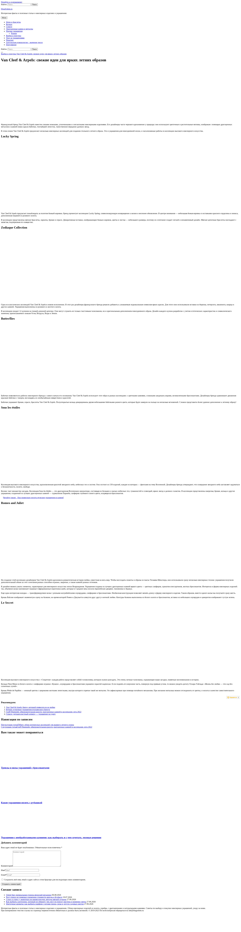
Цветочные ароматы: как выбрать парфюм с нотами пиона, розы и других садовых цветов (45, 904)
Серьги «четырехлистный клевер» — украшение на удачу (31, 714)
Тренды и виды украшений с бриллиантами (25, 767)
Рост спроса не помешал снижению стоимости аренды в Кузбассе (34, 897)
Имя (3, 870)
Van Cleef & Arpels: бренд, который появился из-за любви (30, 707)
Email (4, 875)
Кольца (9, 24)
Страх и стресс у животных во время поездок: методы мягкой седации (36, 899)
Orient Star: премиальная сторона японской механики (28, 895)
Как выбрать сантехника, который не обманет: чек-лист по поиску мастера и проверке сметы (46, 902)
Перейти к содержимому (11, 2)
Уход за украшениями (15, 38)
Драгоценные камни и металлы (19, 29)
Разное (14, 33)
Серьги (9, 27)
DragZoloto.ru (6, 9)
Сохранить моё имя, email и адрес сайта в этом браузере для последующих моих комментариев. (45, 880)
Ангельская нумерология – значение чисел (24, 42)
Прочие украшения (14, 31)
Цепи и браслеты (13, 22)
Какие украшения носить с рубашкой (21, 802)
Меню (4, 18)
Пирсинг (10, 40)
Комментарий (7, 866)
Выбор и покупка (13, 36)
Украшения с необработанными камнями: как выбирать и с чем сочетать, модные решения (51, 837)
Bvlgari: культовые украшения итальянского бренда (28, 710)
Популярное (11, 45)
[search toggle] (2, 52)
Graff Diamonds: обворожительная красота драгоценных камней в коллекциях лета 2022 (43, 712)
